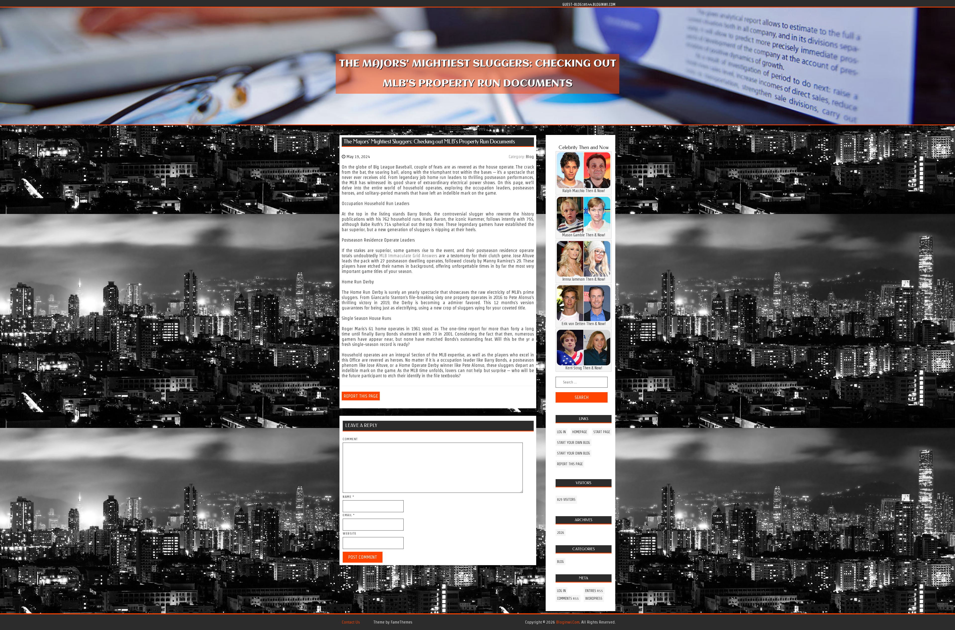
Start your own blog (573, 443)
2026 (560, 533)
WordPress (593, 598)
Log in (561, 432)
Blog (530, 156)
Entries (594, 591)
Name (348, 497)
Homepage (579, 432)
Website (350, 533)
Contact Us (351, 622)
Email (349, 515)
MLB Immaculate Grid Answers (408, 255)
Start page (601, 432)
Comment (350, 439)
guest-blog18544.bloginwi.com (589, 4)
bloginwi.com (567, 622)
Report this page (361, 396)
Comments (568, 598)
